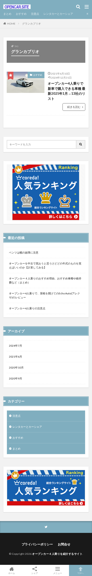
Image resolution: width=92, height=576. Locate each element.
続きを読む (74, 107)
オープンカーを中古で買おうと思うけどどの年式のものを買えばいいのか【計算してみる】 (45, 265)
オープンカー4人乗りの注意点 (27, 308)
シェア (34, 573)
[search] (80, 144)
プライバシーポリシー (37, 544)
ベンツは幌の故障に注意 (23, 252)
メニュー (57, 573)
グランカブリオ (31, 23)
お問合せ (64, 544)
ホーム (11, 573)
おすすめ (21, 13)
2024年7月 (15, 345)
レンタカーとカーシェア (58, 13)
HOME (11, 23)
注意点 (35, 13)
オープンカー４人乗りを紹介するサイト (57, 553)
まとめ (7, 13)
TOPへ (80, 573)
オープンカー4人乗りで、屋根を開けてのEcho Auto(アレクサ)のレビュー (44, 295)
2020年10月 (16, 367)
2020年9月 (15, 378)
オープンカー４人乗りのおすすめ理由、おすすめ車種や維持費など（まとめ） (45, 280)
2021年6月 (15, 356)
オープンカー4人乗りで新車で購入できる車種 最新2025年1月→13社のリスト (66, 91)
